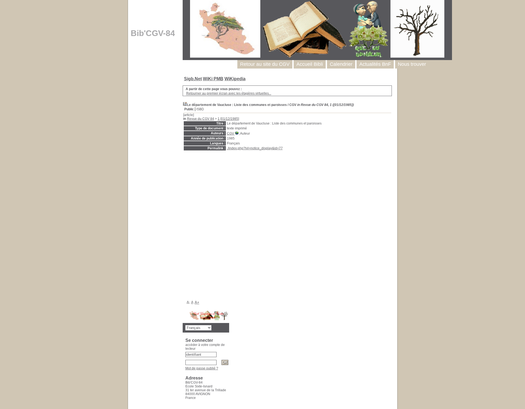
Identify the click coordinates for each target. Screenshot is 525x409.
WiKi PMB (213, 78)
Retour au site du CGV (265, 64)
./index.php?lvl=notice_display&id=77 (255, 148)
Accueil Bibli (309, 64)
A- (188, 302)
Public (189, 109)
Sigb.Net (193, 78)
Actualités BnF (375, 64)
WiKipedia (235, 78)
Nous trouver (412, 64)
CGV (231, 133)
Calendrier (341, 64)
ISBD (200, 109)
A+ (197, 302)
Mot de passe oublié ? (201, 368)
